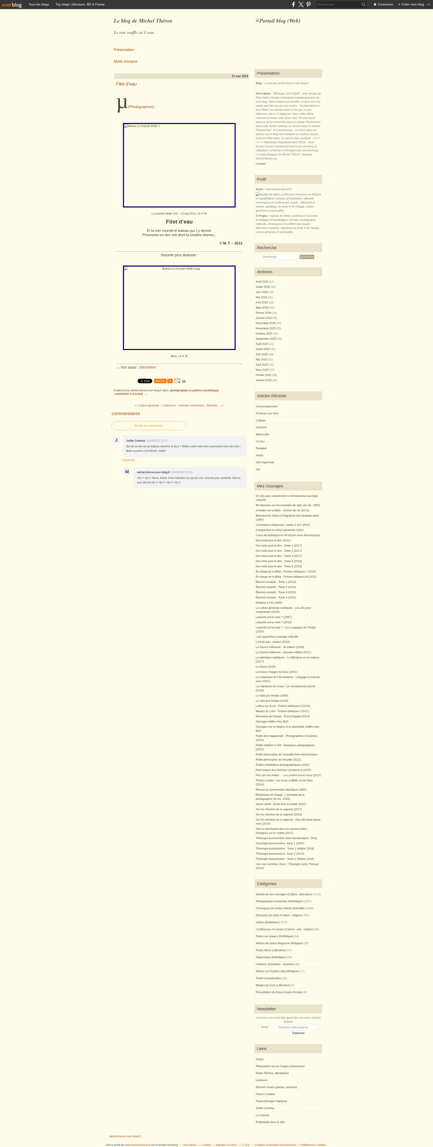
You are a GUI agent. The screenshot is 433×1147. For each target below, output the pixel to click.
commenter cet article (129, 393)
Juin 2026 (262, 292)
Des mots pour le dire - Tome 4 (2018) (279, 561)
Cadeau (261, 420)
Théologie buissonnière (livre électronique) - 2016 (286, 838)
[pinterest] (308, 4)
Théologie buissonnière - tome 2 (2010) (280, 853)
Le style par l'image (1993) (272, 695)
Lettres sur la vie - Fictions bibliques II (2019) (283, 706)
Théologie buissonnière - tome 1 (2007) (280, 843)
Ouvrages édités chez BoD (272, 721)
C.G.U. (246, 1145)
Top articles (190, 1145)
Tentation (261, 448)
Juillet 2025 (263, 349)
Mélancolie (262, 434)
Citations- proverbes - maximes (275, 964)
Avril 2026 (262, 302)
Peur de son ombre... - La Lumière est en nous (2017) (288, 775)
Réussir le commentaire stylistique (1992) (281, 789)
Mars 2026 (262, 307)
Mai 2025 (262, 359)
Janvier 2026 (264, 318)
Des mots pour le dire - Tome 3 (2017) (279, 556)
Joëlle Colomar (265, 1108)
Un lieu (260, 441)
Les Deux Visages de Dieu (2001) (276, 672)
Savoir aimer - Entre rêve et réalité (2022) (281, 804)
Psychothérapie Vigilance (271, 1101)
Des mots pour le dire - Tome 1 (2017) (279, 545)
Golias (260, 1059)
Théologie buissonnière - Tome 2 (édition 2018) (285, 859)
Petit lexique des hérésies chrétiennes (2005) (283, 770)
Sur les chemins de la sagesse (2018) (279, 814)
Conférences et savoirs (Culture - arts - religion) (285, 929)
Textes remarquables (268, 978)
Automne (261, 427)
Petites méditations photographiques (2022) (282, 764)
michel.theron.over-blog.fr (125, 1136)
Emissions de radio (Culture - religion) (279, 915)
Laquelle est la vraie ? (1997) (274, 617)
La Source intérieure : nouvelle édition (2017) (283, 652)
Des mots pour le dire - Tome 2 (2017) (279, 550)
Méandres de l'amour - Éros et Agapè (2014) (283, 716)
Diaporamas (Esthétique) (271, 957)
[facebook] (293, 4)
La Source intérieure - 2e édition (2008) (280, 647)
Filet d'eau (126, 83)
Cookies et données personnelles (275, 1145)
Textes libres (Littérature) (271, 950)
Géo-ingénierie (265, 462)
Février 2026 (264, 312)
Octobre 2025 (264, 333)
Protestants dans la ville (270, 1122)
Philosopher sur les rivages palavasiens (280, 1066)
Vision (259, 455)
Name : (261, 189)
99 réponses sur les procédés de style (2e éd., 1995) (288, 505)
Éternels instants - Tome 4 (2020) (276, 597)
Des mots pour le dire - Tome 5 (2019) (279, 566)
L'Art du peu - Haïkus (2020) (273, 642)
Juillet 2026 (263, 286)
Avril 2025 (262, 364)
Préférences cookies (313, 1145)
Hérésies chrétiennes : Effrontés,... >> (201, 405)
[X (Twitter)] (301, 4)
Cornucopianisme (267, 406)
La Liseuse (262, 1115)
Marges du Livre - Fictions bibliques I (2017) (282, 711)
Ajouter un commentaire (149, 425)
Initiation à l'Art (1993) (269, 602)
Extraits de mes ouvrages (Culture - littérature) (284, 894)
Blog (259, 83)
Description (263, 93)
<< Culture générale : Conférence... (156, 405)
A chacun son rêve (267, 413)
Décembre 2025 (266, 323)
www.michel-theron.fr (137, 1145)
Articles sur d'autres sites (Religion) (277, 971)
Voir (258, 469)
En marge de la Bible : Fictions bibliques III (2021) (286, 576)
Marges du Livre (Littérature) (273, 985)
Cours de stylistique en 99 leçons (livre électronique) (288, 535)
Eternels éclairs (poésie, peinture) (276, 1087)
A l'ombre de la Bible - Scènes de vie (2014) (282, 510)
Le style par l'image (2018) (272, 700)
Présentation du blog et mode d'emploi (279, 992)
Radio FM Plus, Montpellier (272, 1073)
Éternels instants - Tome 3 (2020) (276, 592)
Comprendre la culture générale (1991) (280, 530)
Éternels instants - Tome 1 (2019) (276, 582)
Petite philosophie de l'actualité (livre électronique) (287, 754)
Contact (260, 163)
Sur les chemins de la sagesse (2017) (279, 809)
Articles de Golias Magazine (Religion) (279, 943)
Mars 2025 (262, 370)
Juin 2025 (262, 354)
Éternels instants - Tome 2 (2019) (276, 587)
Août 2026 (262, 281)
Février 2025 (264, 375)
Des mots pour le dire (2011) (273, 540)
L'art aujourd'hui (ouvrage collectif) (277, 636)
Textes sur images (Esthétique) (274, 936)
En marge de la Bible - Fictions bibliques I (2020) (286, 571)
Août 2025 (262, 344)
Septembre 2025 (266, 338)
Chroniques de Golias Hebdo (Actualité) (280, 908)
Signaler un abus (226, 1145)
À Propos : (263, 215)
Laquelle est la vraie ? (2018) (274, 622)
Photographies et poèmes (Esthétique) (194, 390)
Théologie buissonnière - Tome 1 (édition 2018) (285, 848)
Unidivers (261, 1080)
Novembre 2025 (266, 328)
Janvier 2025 (264, 380)
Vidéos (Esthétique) (268, 922)
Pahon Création (265, 1094)
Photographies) (141, 107)
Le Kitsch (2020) (266, 666)
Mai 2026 (262, 297)
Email (264, 1027)
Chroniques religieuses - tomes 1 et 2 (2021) (283, 524)
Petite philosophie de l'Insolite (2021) (278, 759)
